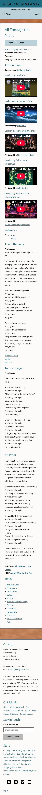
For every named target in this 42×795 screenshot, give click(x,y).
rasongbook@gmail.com (19, 670)
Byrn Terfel (21, 126)
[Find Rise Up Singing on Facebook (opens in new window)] (9, 783)
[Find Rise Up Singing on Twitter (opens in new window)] (22, 783)
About (30, 714)
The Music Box (13, 585)
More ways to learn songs (17, 602)
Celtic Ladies (22, 188)
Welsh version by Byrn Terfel (19, 101)
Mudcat (8, 359)
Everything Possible (25, 754)
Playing (10, 605)
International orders (11, 771)
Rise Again (30, 750)
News (34, 711)
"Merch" (16, 764)
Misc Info (8, 362)
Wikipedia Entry (11, 356)
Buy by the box (9, 754)
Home (10, 43)
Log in (5, 791)
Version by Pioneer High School (20, 131)
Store (28, 707)
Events (27, 711)
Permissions (12, 612)
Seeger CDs (26, 761)
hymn (13, 235)
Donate (22, 714)
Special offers (26, 764)
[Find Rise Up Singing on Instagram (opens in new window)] (15, 783)
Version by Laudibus (15, 75)
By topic (10, 595)
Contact (8, 644)
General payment (29, 771)
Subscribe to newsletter (13, 711)
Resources (11, 615)
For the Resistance (14, 619)
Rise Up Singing (11, 49)
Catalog (6, 750)
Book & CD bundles (28, 757)
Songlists (10, 598)
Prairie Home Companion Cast (17, 225)
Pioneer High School (25, 155)
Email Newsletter (10, 724)
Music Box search (17, 707)
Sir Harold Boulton (24, 70)
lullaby (13, 239)
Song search (12, 588)
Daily (9, 622)
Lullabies (23, 49)
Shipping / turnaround (12, 767)
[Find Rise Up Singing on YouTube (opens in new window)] (29, 783)
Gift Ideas (7, 764)
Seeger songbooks (10, 757)
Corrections (11, 608)
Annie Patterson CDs (11, 761)
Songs (21, 43)
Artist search (12, 592)
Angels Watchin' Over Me (21, 573)
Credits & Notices (10, 714)
